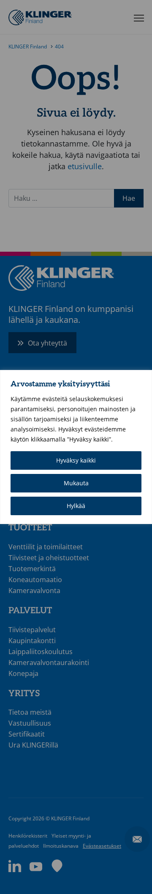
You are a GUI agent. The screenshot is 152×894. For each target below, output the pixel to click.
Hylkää (76, 506)
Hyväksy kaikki (76, 460)
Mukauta (76, 483)
